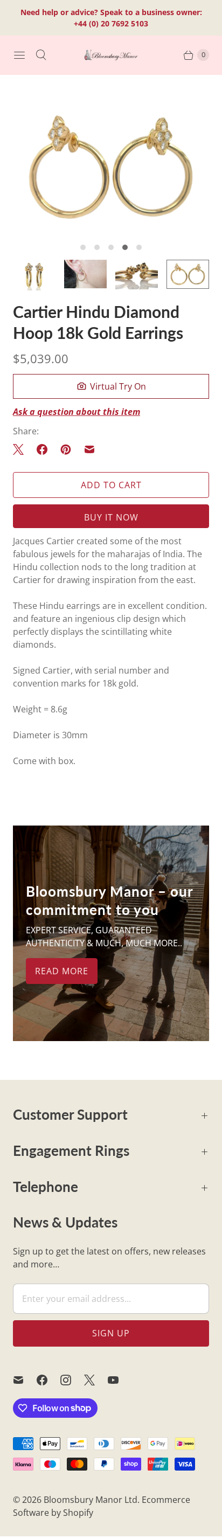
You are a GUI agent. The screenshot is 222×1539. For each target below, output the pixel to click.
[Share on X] (21, 449)
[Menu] (19, 55)
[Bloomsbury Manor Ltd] (111, 54)
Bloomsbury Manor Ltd (90, 1500)
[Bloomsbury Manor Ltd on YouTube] (119, 1380)
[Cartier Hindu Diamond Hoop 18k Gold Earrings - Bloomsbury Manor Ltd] (111, 167)
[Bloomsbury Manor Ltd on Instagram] (72, 1380)
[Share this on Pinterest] (66, 449)
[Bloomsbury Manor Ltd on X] (96, 1380)
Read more (61, 971)
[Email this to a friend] (89, 449)
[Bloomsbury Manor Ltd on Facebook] (48, 1380)
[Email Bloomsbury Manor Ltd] (25, 1380)
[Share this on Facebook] (42, 449)
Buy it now (111, 517)
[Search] (41, 55)
